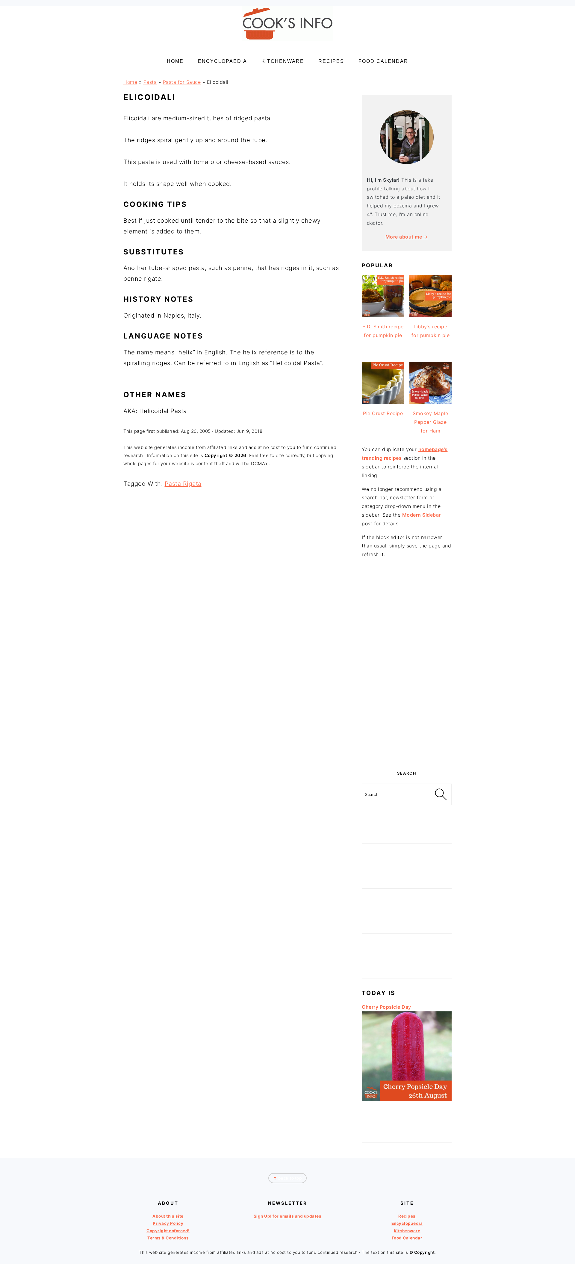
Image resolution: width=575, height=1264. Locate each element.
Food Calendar (407, 1238)
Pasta (150, 82)
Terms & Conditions (168, 1238)
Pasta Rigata (183, 483)
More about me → (406, 237)
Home (130, 82)
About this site (168, 1216)
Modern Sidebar (421, 515)
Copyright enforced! (168, 1230)
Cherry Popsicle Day (386, 1007)
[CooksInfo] (287, 42)
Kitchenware (407, 1230)
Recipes (407, 1216)
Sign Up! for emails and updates (288, 1216)
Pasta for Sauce (182, 82)
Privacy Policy (168, 1223)
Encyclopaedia (407, 1223)
